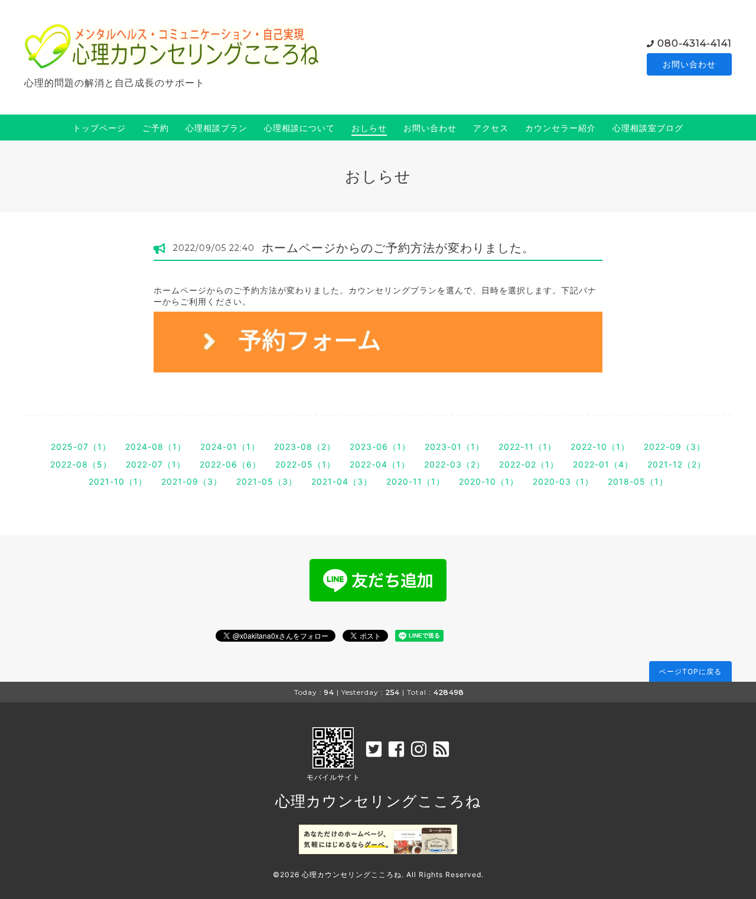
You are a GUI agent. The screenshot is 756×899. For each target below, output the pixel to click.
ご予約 (155, 128)
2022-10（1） (600, 447)
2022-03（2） (454, 464)
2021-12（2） (676, 464)
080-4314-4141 (694, 43)
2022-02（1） (529, 464)
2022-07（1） (155, 464)
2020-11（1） (415, 481)
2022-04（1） (380, 464)
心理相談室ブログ (647, 128)
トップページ (99, 128)
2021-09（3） (191, 481)
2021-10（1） (118, 481)
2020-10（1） (489, 481)
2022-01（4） (603, 464)
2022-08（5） (81, 464)
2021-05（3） (266, 481)
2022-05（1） (305, 464)
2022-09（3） (674, 447)
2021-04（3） (341, 481)
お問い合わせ (689, 64)
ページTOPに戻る (690, 671)
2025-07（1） (81, 447)
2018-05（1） (638, 481)
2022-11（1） (527, 447)
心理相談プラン (216, 128)
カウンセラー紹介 (560, 128)
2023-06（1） (380, 447)
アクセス (491, 128)
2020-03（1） (563, 481)
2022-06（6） (230, 464)
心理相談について (299, 128)
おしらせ (369, 128)
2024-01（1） (230, 447)
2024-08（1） (155, 447)
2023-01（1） (454, 447)
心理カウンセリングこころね (378, 801)
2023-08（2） (304, 447)
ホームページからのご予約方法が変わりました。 (398, 248)
